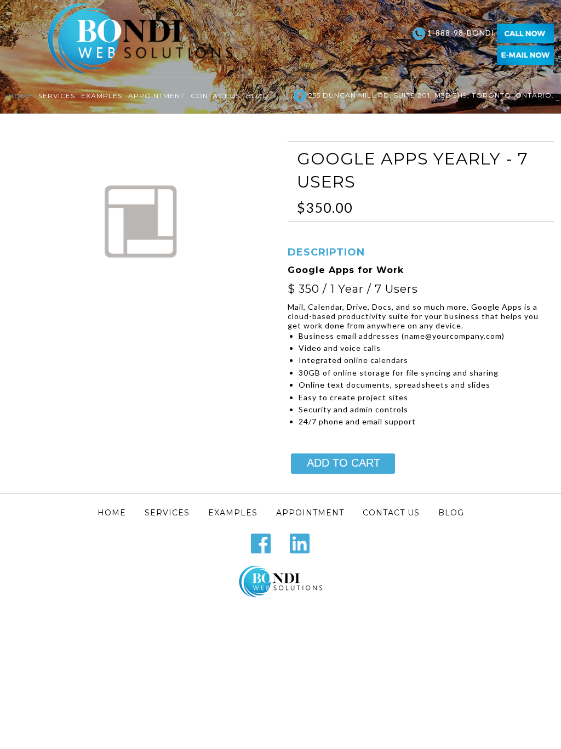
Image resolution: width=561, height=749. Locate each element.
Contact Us (215, 96)
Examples (101, 96)
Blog (257, 96)
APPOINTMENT (156, 96)
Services (56, 96)
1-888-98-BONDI (461, 32)
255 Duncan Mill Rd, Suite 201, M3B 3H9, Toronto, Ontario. (430, 95)
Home (20, 96)
